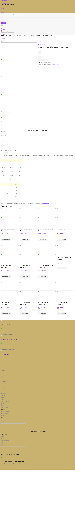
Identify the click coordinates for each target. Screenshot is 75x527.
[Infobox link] (37, 235)
